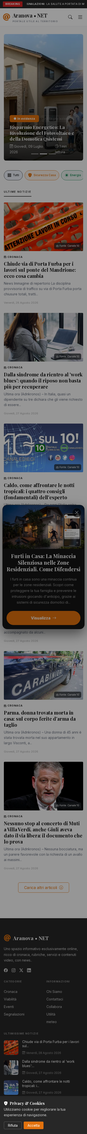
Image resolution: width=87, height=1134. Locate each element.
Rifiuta (13, 1125)
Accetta (34, 1125)
